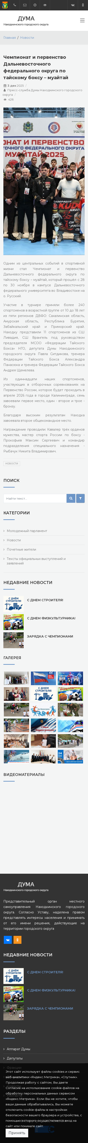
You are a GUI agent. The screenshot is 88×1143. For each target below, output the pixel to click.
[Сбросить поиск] (80, 498)
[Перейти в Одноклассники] (83, 5)
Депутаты (15, 1058)
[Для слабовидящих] (45, 5)
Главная (9, 38)
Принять (17, 1133)
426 (11, 99)
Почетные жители (21, 549)
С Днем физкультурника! (51, 618)
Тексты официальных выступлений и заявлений (36, 561)
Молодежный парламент (27, 531)
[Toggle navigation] (82, 21)
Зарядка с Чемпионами (50, 636)
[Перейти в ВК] (72, 5)
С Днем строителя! (45, 600)
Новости (27, 38)
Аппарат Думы (18, 1049)
